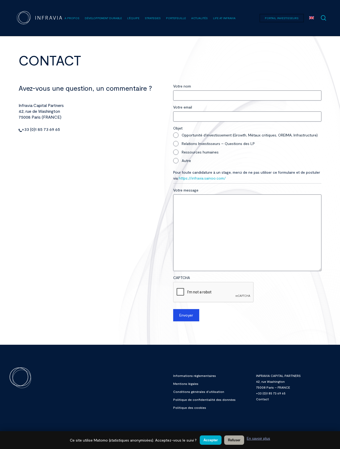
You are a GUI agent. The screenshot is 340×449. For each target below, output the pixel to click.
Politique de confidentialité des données (204, 399)
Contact (262, 399)
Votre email (182, 107)
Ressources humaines (200, 152)
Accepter (210, 440)
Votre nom (182, 86)
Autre (186, 160)
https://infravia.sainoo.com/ (202, 178)
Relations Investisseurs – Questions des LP (218, 143)
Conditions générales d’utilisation (198, 391)
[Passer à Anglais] (311, 18)
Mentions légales (185, 383)
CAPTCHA (181, 277)
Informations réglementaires (194, 375)
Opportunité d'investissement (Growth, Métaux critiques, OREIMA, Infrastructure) (250, 135)
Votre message (185, 190)
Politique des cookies (189, 407)
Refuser (234, 440)
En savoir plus (258, 438)
